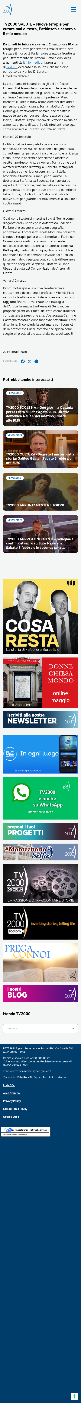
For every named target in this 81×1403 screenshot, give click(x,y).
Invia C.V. (9, 1085)
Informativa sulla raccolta (15, 1134)
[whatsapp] (36, 361)
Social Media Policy (15, 1109)
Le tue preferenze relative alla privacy (29, 1130)
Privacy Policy (12, 1101)
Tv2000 (12, 67)
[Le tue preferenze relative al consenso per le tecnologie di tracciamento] (74, 1396)
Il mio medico (32, 63)
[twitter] (29, 361)
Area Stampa (11, 1093)
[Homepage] (7, 9)
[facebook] (22, 361)
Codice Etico (11, 1116)
